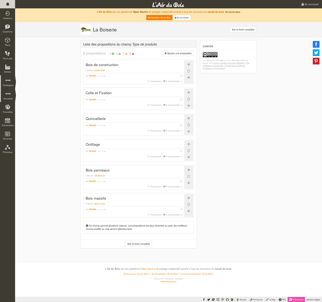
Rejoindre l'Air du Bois (160, 17)
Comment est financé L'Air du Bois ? (197, 273)
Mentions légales (313, 299)
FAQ (284, 299)
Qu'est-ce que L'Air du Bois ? (136, 273)
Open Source (140, 11)
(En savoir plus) (232, 12)
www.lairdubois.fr (168, 281)
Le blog (272, 299)
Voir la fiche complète (243, 29)
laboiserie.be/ (99, 70)
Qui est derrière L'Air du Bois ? (165, 273)
